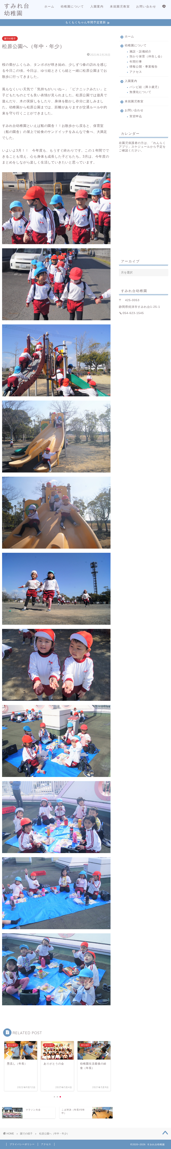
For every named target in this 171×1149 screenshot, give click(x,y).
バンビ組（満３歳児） (145, 87)
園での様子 (10, 38)
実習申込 (136, 116)
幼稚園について (72, 6)
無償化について (140, 92)
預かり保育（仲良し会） (147, 56)
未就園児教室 (120, 6)
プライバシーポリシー (22, 1144)
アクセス (136, 71)
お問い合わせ (146, 6)
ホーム (49, 6)
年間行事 (136, 61)
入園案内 (97, 6)
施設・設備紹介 (140, 51)
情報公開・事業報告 (144, 66)
